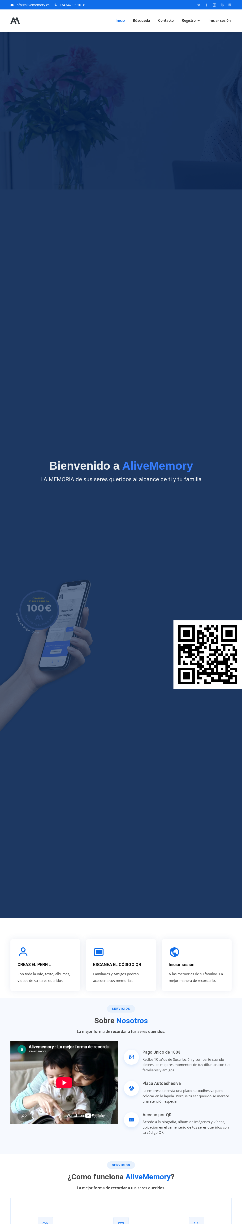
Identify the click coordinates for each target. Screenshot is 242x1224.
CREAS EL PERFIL (34, 964)
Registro (189, 20)
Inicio (120, 20)
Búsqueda (141, 20)
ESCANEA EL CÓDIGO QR (117, 964)
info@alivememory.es (33, 5)
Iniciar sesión (219, 20)
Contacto (166, 20)
